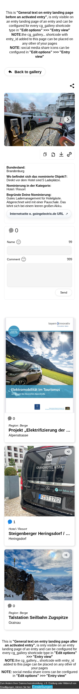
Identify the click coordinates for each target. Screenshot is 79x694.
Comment (13, 259)
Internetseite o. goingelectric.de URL (37, 213)
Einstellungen (42, 687)
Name (11, 242)
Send (63, 292)
